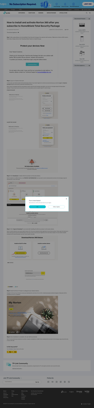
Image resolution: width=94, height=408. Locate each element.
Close (66, 198)
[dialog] (47, 204)
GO (37, 206)
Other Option (56, 206)
